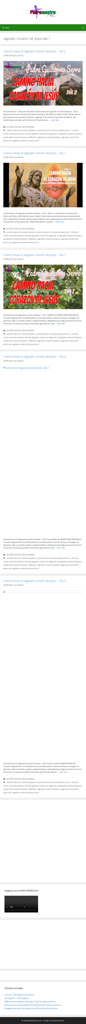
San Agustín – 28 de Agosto (16, 998)
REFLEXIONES (28, 127)
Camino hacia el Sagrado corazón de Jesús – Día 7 (34, 255)
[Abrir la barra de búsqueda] (83, 27)
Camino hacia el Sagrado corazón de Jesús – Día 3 (34, 581)
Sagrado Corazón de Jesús (48, 137)
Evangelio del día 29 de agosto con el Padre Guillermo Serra (30, 1008)
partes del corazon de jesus (15, 137)
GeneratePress (58, 1020)
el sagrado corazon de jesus (69, 133)
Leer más (55, 120)
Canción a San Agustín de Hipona (19, 994)
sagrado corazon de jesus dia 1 (26, 140)
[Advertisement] (21, 843)
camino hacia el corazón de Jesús (20, 130)
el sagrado (51, 133)
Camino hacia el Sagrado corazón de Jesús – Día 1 (34, 153)
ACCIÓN (9, 127)
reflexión (32, 137)
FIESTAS (17, 127)
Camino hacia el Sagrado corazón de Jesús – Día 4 (34, 356)
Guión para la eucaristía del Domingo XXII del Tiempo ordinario (32, 1005)
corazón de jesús (16, 133)
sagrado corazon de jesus (48, 239)
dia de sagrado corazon (35, 133)
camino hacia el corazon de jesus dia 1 (53, 130)
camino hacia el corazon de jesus (20, 232)
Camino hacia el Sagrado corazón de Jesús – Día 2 (34, 51)
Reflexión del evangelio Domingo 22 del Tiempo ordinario (30, 1001)
